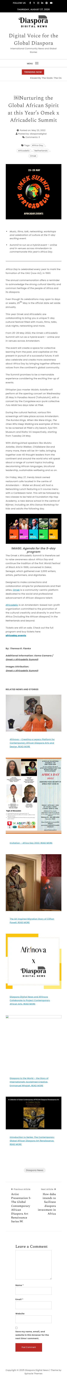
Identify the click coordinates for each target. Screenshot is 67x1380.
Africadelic (24, 150)
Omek (33, 155)
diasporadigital (38, 133)
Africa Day (37, 145)
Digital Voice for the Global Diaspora (33, 39)
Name (19, 1285)
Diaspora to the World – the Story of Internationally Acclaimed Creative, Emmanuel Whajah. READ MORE (29, 1082)
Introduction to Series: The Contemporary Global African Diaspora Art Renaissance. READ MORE (32, 1141)
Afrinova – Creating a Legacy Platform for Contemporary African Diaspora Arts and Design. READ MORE (32, 743)
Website (19, 1313)
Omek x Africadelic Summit (22, 659)
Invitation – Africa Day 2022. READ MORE (31, 843)
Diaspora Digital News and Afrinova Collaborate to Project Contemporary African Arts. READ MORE (30, 1000)
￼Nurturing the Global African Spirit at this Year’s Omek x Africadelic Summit (33, 109)
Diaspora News (34, 1170)
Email (19, 1299)
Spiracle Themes (33, 1373)
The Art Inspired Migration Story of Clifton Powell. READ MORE (32, 920)
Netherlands (41, 150)
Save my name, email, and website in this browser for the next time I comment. (32, 1335)
